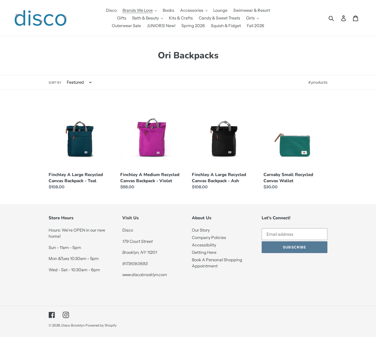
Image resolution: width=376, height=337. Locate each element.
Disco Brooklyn (73, 325)
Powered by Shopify (101, 325)
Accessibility (204, 244)
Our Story (201, 230)
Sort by (55, 82)
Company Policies (209, 237)
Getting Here (204, 252)
